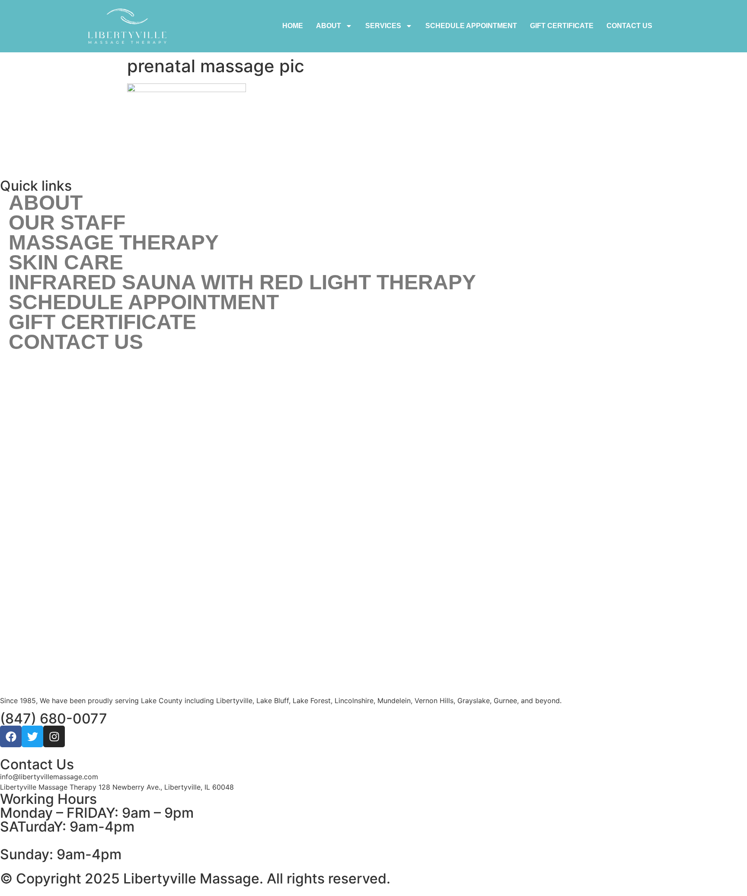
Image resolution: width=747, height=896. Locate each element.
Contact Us (629, 25)
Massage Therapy (114, 243)
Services (383, 25)
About (328, 25)
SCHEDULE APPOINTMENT (471, 25)
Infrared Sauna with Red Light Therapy (242, 282)
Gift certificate (102, 322)
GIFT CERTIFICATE (562, 25)
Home (292, 25)
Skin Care (66, 262)
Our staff (67, 223)
